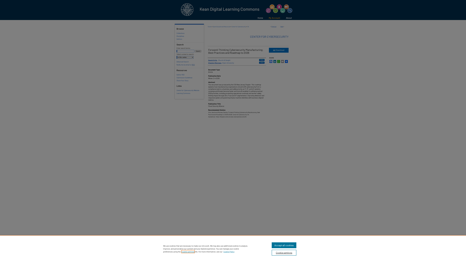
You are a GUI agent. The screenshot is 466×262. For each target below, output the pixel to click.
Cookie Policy (228, 251)
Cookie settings (188, 251)
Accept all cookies (284, 245)
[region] (233, 248)
